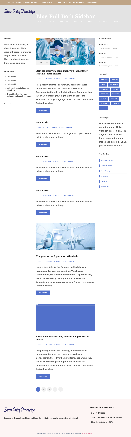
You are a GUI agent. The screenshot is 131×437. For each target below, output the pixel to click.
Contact (118, 21)
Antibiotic (104, 79)
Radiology (116, 103)
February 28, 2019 (45, 78)
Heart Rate (104, 89)
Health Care (114, 84)
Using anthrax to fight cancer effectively (57, 256)
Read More (43, 110)
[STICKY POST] (65, 51)
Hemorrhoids (105, 186)
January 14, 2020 (44, 161)
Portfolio (103, 21)
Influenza (115, 94)
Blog (90, 21)
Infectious (104, 94)
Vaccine (103, 108)
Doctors (78, 21)
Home (40, 21)
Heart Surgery (105, 171)
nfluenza (114, 98)
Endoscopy (104, 176)
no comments (70, 78)
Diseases (115, 79)
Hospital (115, 89)
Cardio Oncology (106, 165)
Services (64, 21)
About (51, 21)
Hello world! (42, 122)
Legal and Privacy (87, 433)
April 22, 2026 (43, 127)
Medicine (103, 98)
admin (58, 78)
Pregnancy (104, 103)
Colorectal (104, 181)
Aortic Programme (107, 160)
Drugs (103, 84)
